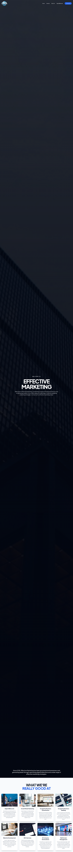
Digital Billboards (60, 3)
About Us (53, 3)
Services (48, 3)
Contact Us (68, 3)
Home (43, 3)
